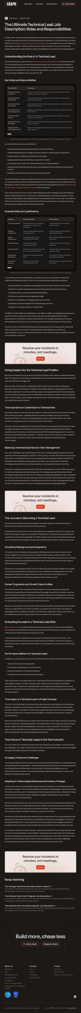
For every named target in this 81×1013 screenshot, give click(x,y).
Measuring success (12, 627)
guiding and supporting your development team (31, 43)
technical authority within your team (45, 62)
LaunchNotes (72, 1008)
